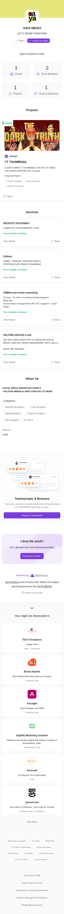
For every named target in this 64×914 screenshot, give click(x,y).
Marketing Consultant (17, 841)
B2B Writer (50, 841)
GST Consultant (21, 860)
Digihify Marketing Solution (32, 735)
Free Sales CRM (32, 875)
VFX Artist (36, 841)
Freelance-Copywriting (21, 847)
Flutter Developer (46, 853)
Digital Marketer (13, 413)
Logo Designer (38, 407)
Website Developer (14, 407)
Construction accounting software (32, 890)
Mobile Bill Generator (32, 905)
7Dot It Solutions (32, 639)
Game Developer (44, 847)
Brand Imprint (32, 671)
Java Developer (40, 860)
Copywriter (28, 853)
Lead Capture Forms (32, 883)
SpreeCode (32, 802)
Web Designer (12, 420)
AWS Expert (13, 853)
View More (32, 822)
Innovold (32, 770)
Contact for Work (40, 40)
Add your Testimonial (32, 515)
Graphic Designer (36, 413)
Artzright (32, 703)
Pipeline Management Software (32, 897)
